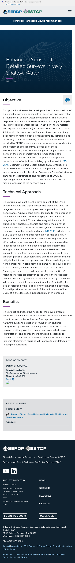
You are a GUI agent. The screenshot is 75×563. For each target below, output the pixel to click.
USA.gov (23, 557)
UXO (4, 505)
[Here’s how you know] (37, 3)
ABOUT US (44, 503)
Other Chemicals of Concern (15, 501)
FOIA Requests (30, 546)
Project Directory (14, 480)
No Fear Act (43, 554)
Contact (6, 546)
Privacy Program (10, 557)
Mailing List (48, 515)
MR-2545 (50, 231)
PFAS (5, 498)
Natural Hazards (10, 495)
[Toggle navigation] (70, 11)
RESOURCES (45, 496)
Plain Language (57, 554)
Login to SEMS (14, 515)
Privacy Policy (45, 546)
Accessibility (16, 546)
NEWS (42, 480)
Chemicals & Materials (13, 491)
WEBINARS (44, 488)
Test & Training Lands (12, 488)
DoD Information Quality (26, 554)
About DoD (8, 554)
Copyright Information (62, 546)
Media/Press (9, 549)
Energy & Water (9, 485)
